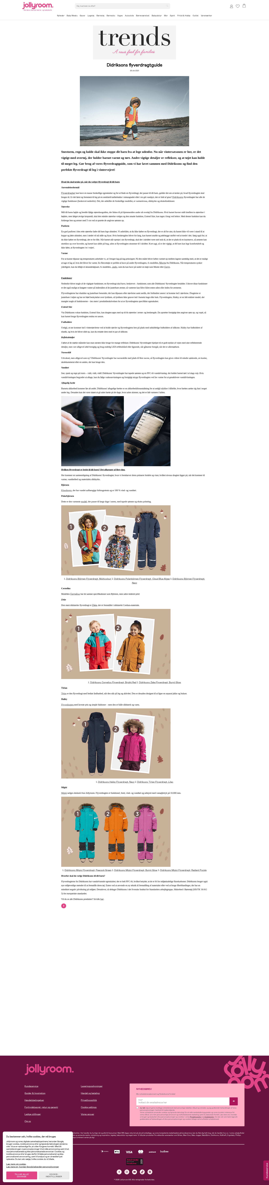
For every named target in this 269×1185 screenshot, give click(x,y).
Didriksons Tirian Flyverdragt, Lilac (155, 781)
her (102, 899)
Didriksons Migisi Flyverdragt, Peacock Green (88, 870)
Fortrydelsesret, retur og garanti (41, 1107)
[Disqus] (134, 944)
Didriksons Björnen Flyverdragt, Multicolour (88, 578)
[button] (237, 6)
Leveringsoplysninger (92, 1086)
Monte (162, 262)
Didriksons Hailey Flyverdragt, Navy (116, 781)
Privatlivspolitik (89, 1100)
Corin (167, 266)
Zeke (94, 605)
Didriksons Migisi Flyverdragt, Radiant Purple (183, 870)
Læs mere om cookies (16, 1164)
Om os (28, 1121)
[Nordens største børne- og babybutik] (37, 5)
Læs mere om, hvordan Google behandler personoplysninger (32, 1167)
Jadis (114, 266)
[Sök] (167, 5)
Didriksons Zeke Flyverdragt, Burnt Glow (160, 682)
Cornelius (75, 593)
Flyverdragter (68, 193)
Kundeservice (31, 1086)
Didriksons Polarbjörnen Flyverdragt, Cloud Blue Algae (142, 578)
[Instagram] (126, 1171)
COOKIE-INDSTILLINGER (54, 1175)
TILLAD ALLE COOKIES (22, 1175)
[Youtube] (134, 1171)
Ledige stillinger (33, 1114)
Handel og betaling (90, 1093)
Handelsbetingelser (34, 1100)
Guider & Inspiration (35, 1093)
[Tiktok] (142, 1171)
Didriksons (177, 197)
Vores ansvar (87, 1114)
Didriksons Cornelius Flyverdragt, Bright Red (113, 682)
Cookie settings (89, 1107)
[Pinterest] (150, 1171)
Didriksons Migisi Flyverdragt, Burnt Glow (135, 870)
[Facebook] (119, 1171)
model (84, 501)
